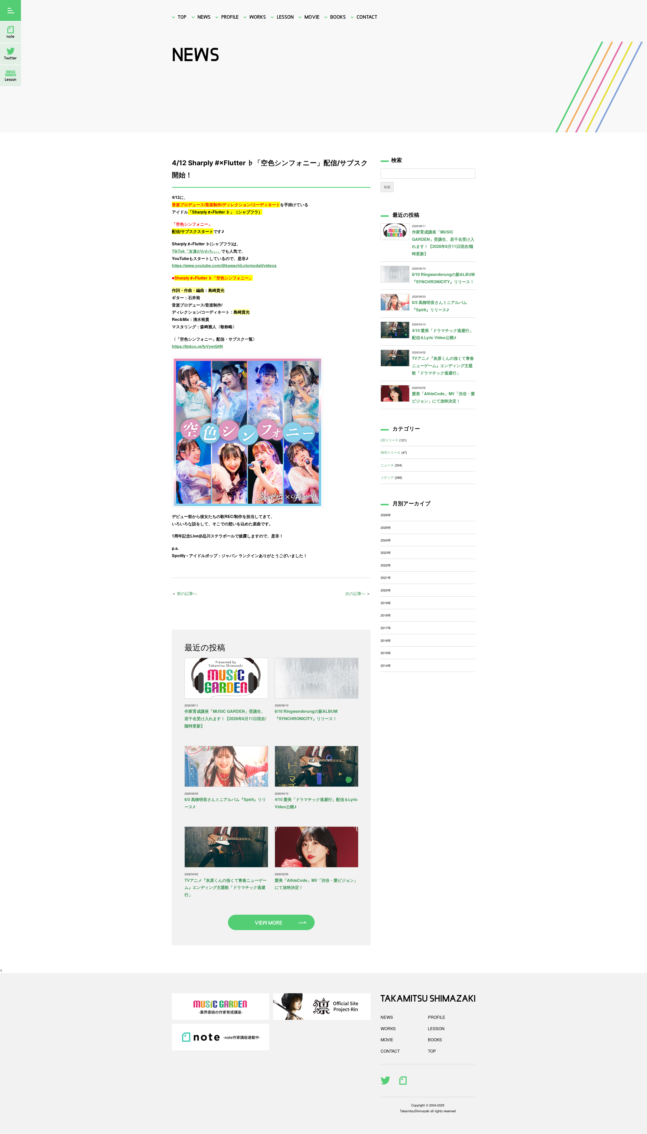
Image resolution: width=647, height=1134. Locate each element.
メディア (387, 477)
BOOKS (435, 1040)
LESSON (436, 1028)
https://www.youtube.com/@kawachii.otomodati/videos (224, 265)
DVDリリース (390, 452)
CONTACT (390, 1051)
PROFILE (436, 1017)
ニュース (387, 465)
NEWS (387, 1017)
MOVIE (387, 1040)
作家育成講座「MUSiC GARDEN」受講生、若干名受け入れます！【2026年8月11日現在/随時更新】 (225, 718)
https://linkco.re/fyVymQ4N (197, 346)
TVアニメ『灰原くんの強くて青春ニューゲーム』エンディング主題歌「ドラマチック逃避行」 (225, 887)
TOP (432, 1051)
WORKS (388, 1028)
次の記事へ (355, 593)
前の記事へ (187, 593)
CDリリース (389, 440)
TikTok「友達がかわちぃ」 (196, 251)
